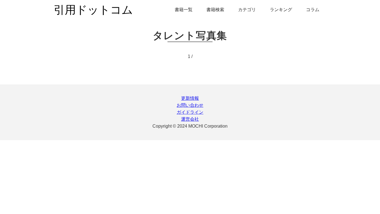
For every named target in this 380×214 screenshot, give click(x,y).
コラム (312, 9)
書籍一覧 (184, 9)
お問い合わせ (190, 105)
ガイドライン (190, 112)
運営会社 (190, 119)
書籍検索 (215, 9)
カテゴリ (247, 9)
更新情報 (190, 98)
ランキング (281, 9)
